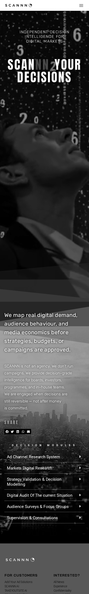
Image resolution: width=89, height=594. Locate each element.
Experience (60, 586)
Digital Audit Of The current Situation (40, 495)
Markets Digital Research (29, 468)
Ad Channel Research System (33, 456)
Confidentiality (63, 590)
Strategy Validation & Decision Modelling (34, 482)
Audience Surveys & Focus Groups (38, 506)
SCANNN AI (12, 586)
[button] (81, 5)
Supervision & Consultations (32, 517)
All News (59, 582)
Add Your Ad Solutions (18, 582)
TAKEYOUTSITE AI (16, 590)
